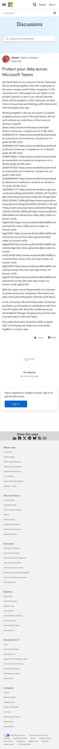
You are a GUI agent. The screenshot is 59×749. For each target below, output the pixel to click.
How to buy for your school (13, 567)
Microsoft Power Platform (13, 616)
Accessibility (8, 721)
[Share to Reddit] (29, 437)
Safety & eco (33, 741)
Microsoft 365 (9, 611)
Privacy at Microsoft (11, 707)
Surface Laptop (9, 457)
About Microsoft (9, 697)
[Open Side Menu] (4, 4)
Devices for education (12, 553)
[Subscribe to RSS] (39, 437)
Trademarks (20, 741)
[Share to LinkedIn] (14, 437)
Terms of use (8, 741)
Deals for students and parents (15, 577)
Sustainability (9, 726)
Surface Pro (8, 452)
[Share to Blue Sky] (34, 437)
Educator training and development (16, 572)
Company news (9, 702)
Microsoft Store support (12, 510)
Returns (6, 514)
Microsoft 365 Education (12, 563)
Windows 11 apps (10, 486)
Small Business (9, 630)
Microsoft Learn (9, 654)
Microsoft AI (8, 596)
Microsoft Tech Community (13, 664)
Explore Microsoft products (13, 481)
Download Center (10, 505)
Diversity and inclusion (12, 717)
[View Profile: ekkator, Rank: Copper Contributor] (6, 59)
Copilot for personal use (12, 471)
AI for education (9, 582)
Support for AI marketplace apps (15, 659)
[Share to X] (24, 437)
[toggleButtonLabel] (54, 13)
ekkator (15, 57)
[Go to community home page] (10, 4)
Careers (6, 692)
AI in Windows (9, 476)
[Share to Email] (44, 437)
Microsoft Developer (11, 649)
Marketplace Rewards (12, 673)
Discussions (10, 13)
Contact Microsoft (19, 738)
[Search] (34, 4)
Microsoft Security (10, 601)
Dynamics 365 (9, 606)
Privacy (32, 738)
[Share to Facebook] (19, 437)
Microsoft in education (12, 548)
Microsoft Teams (10, 620)
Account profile (9, 500)
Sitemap (7, 738)
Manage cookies (45, 738)
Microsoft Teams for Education (15, 558)
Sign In (52, 4)
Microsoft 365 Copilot (12, 625)
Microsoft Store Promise (12, 529)
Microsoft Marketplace (12, 668)
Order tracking (9, 519)
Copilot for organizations (13, 466)
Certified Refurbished (11, 524)
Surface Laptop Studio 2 (12, 462)
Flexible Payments (10, 534)
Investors (7, 712)
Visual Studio (8, 678)
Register (42, 4)
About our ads (9, 744)
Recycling (45, 741)
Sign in (16, 403)
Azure (6, 644)
